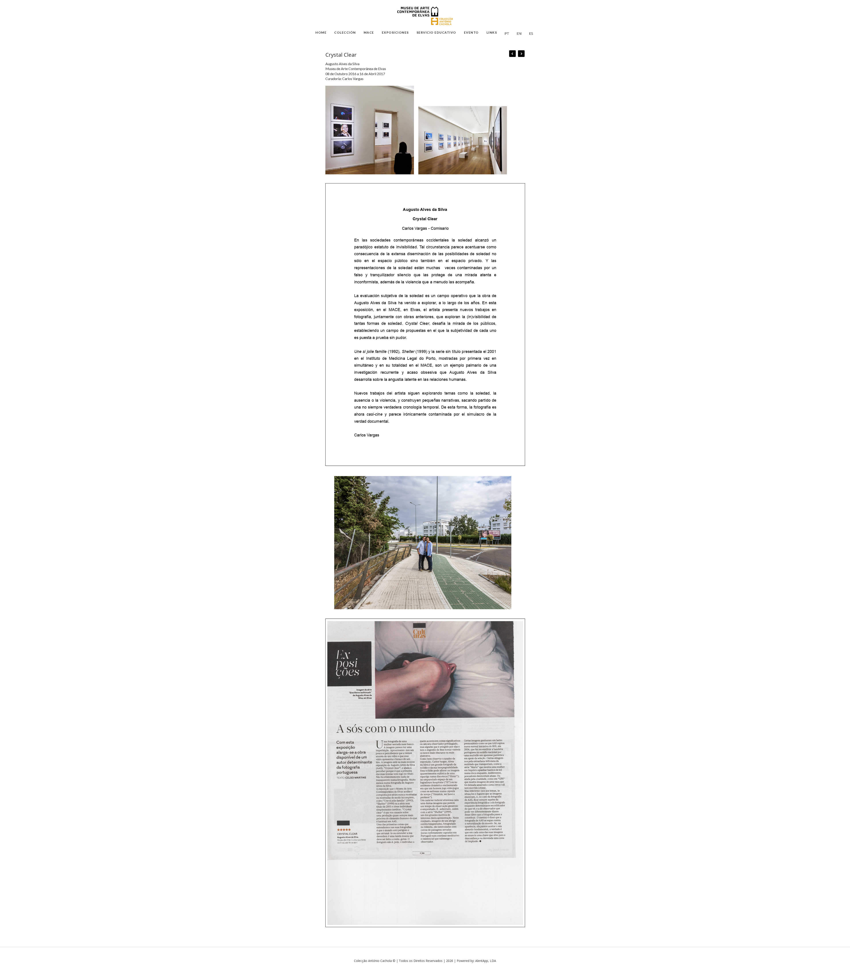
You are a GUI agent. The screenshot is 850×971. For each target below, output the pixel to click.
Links (492, 32)
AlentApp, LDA (485, 961)
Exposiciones (395, 32)
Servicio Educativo (436, 32)
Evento (471, 32)
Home (320, 32)
